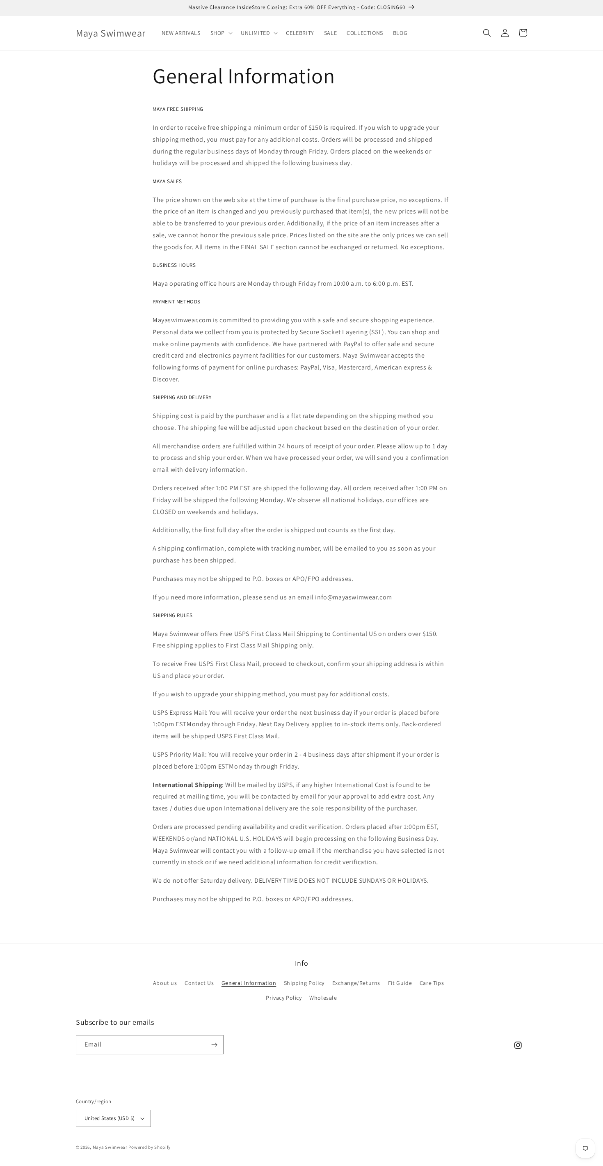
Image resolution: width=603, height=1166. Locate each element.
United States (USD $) (110, 1118)
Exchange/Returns (356, 983)
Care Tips (432, 983)
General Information (249, 983)
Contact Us (199, 983)
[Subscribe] (214, 1044)
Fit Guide (400, 983)
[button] (221, 32)
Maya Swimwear (110, 1147)
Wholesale (323, 997)
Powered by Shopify (149, 1147)
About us (165, 983)
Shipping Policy (304, 983)
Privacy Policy (284, 997)
